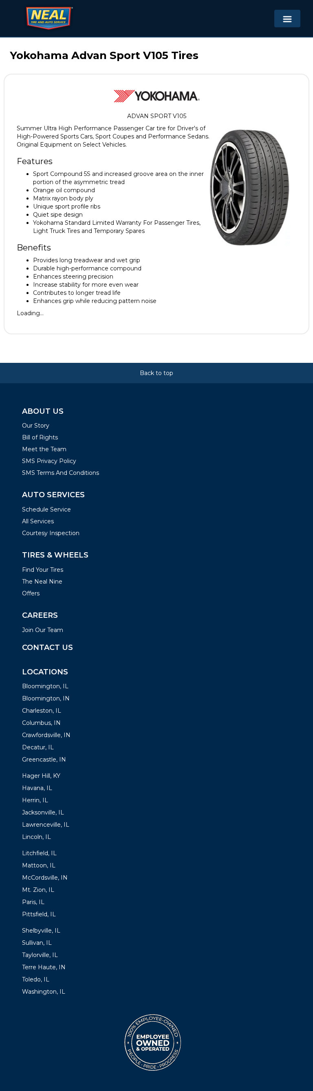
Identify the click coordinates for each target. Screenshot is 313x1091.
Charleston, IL (41, 710)
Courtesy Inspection (50, 533)
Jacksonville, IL (43, 812)
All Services (38, 521)
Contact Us (47, 647)
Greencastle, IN (44, 759)
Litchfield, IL (39, 853)
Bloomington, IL (45, 686)
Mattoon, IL (38, 865)
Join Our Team (42, 630)
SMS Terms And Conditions (60, 472)
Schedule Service (46, 509)
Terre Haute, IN (44, 967)
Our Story (35, 425)
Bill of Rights (40, 437)
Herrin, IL (35, 800)
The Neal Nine (42, 581)
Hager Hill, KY (41, 775)
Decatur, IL (38, 747)
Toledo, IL (35, 979)
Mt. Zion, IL (38, 889)
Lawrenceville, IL (45, 824)
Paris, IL (33, 902)
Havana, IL (37, 788)
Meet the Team (44, 449)
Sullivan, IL (37, 942)
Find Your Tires (42, 569)
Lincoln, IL (36, 837)
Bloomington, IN (46, 698)
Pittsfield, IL (39, 914)
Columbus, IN (41, 723)
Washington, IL (43, 991)
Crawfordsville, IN (46, 735)
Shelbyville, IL (41, 930)
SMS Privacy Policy (49, 461)
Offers (31, 593)
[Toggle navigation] (287, 18)
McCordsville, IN (45, 877)
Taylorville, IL (40, 955)
